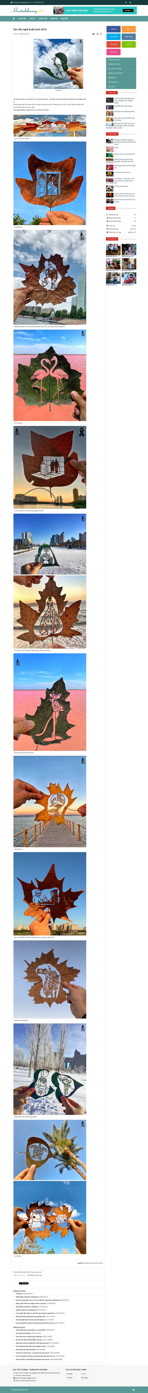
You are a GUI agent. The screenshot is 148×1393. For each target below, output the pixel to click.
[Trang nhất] (14, 18)
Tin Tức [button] (32, 18)
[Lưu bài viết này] (101, 34)
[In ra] (98, 34)
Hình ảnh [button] (54, 18)
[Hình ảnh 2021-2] (113, 278)
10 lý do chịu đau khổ (121, 186)
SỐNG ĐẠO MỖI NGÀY (115, 73)
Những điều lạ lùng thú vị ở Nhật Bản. (27, 1297)
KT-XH (129, 29)
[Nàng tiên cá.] (49, 801)
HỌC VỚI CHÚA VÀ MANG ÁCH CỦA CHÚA (124, 119)
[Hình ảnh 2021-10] (113, 264)
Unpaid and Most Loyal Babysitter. (26, 1310)
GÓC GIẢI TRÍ (112, 82)
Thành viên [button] (42, 18)
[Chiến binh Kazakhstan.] (49, 979)
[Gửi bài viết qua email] (94, 34)
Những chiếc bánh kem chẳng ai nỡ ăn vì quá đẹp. (31, 1303)
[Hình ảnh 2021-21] (129, 249)
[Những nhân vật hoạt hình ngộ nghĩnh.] (49, 1069)
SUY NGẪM (113, 37)
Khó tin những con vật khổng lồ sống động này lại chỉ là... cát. (34, 1359)
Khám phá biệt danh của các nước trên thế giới (30, 1320)
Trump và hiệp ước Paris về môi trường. (124, 201)
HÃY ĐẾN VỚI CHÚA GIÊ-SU (123, 106)
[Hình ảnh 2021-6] (113, 249)
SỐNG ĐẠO (129, 37)
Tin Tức (83, 1374)
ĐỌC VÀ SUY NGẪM (114, 69)
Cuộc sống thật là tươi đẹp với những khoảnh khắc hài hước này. (35, 1323)
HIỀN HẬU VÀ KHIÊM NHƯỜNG (124, 111)
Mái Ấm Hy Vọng (113, 60)
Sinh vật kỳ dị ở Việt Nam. (23, 1333)
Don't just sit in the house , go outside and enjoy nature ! (33, 1353)
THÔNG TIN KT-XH (114, 64)
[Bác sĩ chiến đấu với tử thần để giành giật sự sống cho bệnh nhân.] (49, 893)
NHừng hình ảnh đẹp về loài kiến (26, 1349)
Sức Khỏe (113, 52)
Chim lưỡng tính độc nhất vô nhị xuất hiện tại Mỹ (30, 1346)
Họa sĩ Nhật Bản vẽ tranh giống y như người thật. (30, 1330)
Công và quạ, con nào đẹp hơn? (124, 154)
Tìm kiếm (69, 1378)
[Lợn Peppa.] (49, 1217)
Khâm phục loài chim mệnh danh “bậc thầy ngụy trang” (32, 1343)
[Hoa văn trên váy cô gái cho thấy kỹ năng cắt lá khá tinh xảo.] (49, 612)
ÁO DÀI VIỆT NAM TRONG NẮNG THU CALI (29, 1340)
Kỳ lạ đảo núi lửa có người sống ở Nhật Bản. (29, 1336)
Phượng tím (19, 1293)
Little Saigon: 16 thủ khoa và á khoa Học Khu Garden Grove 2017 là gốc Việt (120, 181)
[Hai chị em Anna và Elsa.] (49, 125)
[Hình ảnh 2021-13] (129, 264)
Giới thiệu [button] (22, 18)
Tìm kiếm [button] (64, 18)
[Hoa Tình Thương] (27, 10)
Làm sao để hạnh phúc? (122, 172)
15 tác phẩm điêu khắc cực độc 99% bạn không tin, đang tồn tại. (35, 1313)
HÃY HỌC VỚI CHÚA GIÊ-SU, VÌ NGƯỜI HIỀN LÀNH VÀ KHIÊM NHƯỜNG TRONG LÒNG (120, 126)
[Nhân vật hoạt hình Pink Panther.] (49, 702)
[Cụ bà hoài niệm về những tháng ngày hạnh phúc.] (49, 467)
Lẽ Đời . (116, 147)
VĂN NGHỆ (113, 44)
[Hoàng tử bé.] (49, 183)
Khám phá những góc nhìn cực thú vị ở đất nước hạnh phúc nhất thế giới (37, 1300)
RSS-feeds (84, 1378)
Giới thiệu (69, 1374)
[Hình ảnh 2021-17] (129, 278)
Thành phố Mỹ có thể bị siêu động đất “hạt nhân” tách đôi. (124, 160)
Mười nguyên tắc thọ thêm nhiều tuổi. (125, 167)
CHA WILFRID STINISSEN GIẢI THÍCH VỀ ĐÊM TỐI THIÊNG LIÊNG (124, 101)
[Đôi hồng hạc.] (49, 375)
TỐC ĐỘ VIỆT (23, 1390)
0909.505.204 (39, 2)
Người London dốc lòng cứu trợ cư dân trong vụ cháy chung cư (124, 195)
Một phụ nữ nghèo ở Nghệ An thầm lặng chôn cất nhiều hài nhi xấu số (125, 142)
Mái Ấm (113, 29)
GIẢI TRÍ (129, 44)
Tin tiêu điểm (112, 93)
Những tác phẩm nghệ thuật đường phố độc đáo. (31, 1316)
